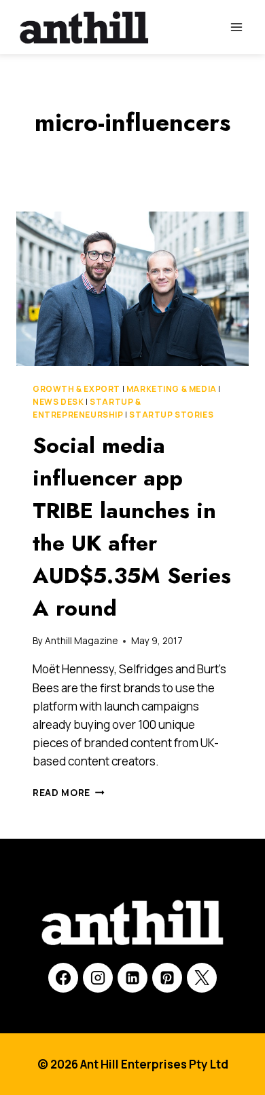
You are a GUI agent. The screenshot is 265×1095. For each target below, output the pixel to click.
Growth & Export (76, 389)
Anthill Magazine (81, 641)
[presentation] (132, 289)
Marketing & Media (171, 389)
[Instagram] (98, 978)
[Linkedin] (132, 978)
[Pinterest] (167, 978)
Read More (69, 793)
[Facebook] (63, 978)
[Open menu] (236, 26)
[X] (202, 978)
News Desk (58, 401)
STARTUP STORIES (171, 414)
